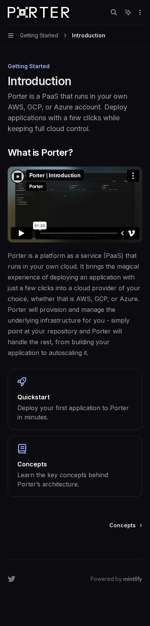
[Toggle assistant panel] (128, 12)
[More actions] (140, 12)
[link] (75, 399)
